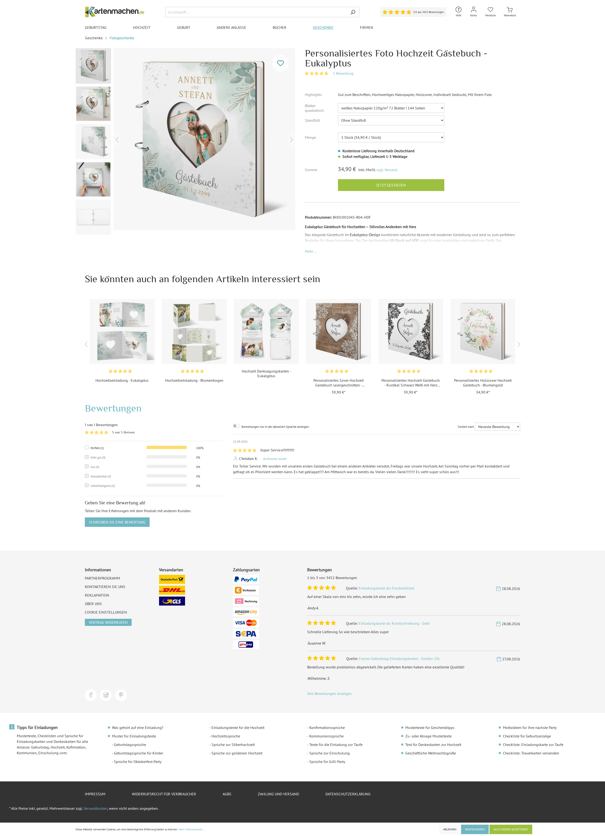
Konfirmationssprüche (327, 727)
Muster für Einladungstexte (134, 736)
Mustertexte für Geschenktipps (429, 727)
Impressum (95, 794)
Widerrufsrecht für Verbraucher (164, 794)
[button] (310, 251)
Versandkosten (95, 808)
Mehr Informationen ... (192, 829)
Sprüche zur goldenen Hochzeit (237, 753)
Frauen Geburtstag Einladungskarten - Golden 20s (399, 658)
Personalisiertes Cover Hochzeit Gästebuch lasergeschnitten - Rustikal (338, 382)
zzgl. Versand (386, 169)
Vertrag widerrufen (108, 622)
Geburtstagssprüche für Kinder (138, 753)
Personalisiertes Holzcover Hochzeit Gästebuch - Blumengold (483, 382)
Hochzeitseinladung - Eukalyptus (122, 380)
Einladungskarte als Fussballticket (386, 588)
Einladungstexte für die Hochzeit (238, 727)
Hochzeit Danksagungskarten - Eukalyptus (266, 373)
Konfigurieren (475, 829)
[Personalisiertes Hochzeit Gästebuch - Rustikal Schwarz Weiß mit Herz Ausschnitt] (410, 331)
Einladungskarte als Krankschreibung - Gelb (394, 623)
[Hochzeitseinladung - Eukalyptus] (122, 331)
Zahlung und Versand (278, 794)
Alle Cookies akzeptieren (510, 829)
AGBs (227, 794)
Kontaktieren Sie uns (105, 586)
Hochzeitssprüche (226, 736)
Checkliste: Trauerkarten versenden (531, 753)
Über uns (93, 603)
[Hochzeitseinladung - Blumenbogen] (194, 331)
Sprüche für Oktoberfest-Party (137, 761)
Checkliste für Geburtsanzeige (527, 736)
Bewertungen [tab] (113, 408)
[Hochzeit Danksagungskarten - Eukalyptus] (266, 331)
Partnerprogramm (102, 578)
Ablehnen (449, 829)
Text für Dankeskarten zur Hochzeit (433, 744)
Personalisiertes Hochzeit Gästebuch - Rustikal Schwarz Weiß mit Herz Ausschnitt (410, 382)
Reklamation (97, 595)
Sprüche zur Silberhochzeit (233, 744)
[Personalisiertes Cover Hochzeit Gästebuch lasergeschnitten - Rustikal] (338, 331)
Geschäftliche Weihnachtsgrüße (430, 753)
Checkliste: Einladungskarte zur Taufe (533, 744)
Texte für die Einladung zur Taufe (336, 744)
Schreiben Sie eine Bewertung (117, 522)
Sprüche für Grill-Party (327, 761)
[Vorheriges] (117, 139)
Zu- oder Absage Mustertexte (428, 736)
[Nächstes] (291, 139)
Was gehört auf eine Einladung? (137, 727)
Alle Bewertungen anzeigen (329, 693)
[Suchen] (352, 12)
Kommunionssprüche (326, 736)
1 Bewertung (343, 73)
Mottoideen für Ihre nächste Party (530, 727)
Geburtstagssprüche (130, 744)
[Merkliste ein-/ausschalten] (280, 63)
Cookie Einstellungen (106, 612)
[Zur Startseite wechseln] (114, 12)
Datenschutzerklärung (348, 794)
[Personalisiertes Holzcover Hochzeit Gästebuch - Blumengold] (482, 331)
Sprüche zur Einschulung (329, 753)
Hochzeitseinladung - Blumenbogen (194, 380)
